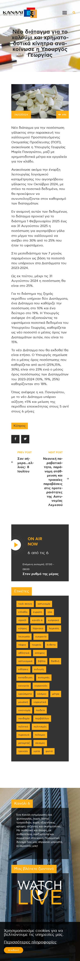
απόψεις (40, 653)
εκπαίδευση (25, 677)
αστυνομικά (25, 661)
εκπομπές (44, 677)
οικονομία (24, 710)
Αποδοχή (13, 950)
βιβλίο (42, 661)
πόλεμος (40, 735)
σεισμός (40, 743)
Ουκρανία (41, 636)
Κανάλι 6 (37, 620)
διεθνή (55, 661)
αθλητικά (23, 653)
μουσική (23, 702)
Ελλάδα (22, 612)
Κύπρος (20, 425)
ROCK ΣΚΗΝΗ (25, 604)
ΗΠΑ (50, 612)
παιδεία (40, 710)
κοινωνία (23, 685)
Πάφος (22, 645)
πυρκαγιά (23, 735)
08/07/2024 (21, 114)
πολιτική (23, 726)
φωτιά (49, 751)
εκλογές (39, 669)
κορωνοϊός (41, 685)
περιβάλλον (42, 718)
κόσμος (42, 694)
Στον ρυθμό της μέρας (41, 574)
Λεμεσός (54, 628)
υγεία (36, 751)
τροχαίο (23, 751)
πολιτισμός (40, 726)
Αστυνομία (44, 604)
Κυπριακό (53, 620)
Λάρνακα (38, 628)
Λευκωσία (24, 636)
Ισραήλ (22, 620)
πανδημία (24, 718)
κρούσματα (25, 694)
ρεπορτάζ (24, 743)
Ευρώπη (37, 612)
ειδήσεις (23, 669)
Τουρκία (36, 645)
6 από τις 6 (38, 553)
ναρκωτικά (39, 702)
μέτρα (55, 694)
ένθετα (51, 645)
